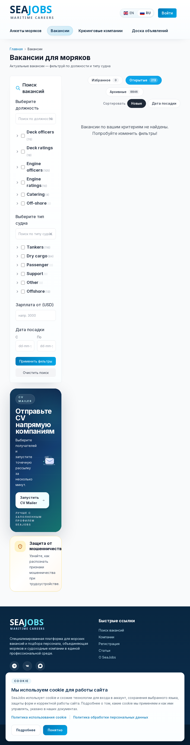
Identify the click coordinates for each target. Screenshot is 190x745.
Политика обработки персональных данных (110, 717)
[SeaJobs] (47, 13)
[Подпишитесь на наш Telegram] (14, 666)
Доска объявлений (150, 30)
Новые (136, 103)
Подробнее (25, 730)
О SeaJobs (107, 657)
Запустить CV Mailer (29, 500)
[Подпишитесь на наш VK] (27, 666)
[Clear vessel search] (50, 234)
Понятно (55, 730)
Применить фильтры (35, 361)
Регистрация (109, 644)
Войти (167, 13)
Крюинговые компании (101, 30)
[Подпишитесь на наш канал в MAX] (40, 666)
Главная (16, 49)
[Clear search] (50, 118)
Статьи (104, 650)
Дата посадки (164, 103)
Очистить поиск (36, 373)
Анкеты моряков (25, 30)
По (39, 337)
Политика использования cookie (39, 717)
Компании (106, 637)
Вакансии (60, 30)
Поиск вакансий (111, 630)
